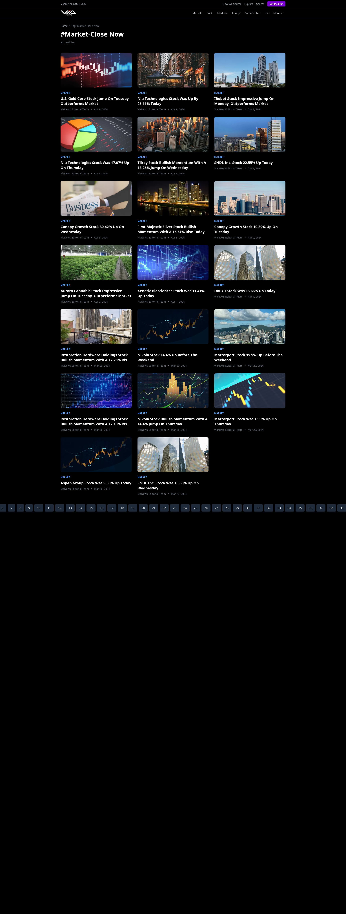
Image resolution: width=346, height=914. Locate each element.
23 (174, 508)
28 (227, 508)
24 (185, 508)
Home (64, 26)
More (276, 13)
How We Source (232, 4)
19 (132, 508)
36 (310, 508)
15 (91, 508)
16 (101, 508)
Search (260, 4)
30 (247, 508)
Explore (248, 4)
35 (300, 508)
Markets (222, 13)
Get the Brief (276, 3)
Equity (236, 13)
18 (122, 508)
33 (279, 508)
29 (237, 508)
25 (195, 508)
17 (112, 508)
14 (80, 508)
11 (49, 508)
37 (321, 508)
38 (331, 508)
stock (209, 13)
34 (289, 508)
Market (197, 13)
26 (206, 508)
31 (258, 508)
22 (164, 508)
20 (143, 508)
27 (216, 508)
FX (267, 13)
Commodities (253, 13)
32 (268, 508)
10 (38, 508)
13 (70, 508)
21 (153, 508)
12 (59, 508)
